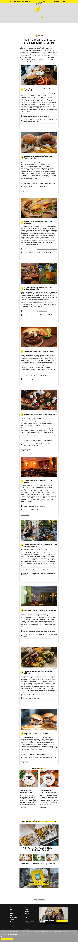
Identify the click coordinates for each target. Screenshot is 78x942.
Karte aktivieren (39, 12)
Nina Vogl (40, 35)
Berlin (26, 909)
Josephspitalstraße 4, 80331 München (42, 440)
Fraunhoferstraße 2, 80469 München (41, 375)
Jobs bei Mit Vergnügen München (29, 922)
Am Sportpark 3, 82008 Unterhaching (45, 183)
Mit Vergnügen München (39, 3)
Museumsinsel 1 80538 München (42, 570)
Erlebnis (12, 919)
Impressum (27, 927)
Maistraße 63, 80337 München (37, 506)
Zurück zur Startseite (39, 899)
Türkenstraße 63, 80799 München (47, 249)
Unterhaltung (13, 917)
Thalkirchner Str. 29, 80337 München (39, 695)
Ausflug (12, 913)
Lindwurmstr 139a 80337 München (45, 631)
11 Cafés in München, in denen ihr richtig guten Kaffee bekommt (52, 863)
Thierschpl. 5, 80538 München (37, 754)
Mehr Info (25, 126)
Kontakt (26, 925)
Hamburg (27, 911)
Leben (11, 909)
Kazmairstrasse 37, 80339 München (39, 116)
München (27, 913)
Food (11, 911)
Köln (26, 915)
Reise (26, 917)
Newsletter (27, 924)
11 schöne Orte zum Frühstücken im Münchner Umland (24, 863)
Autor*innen (27, 919)
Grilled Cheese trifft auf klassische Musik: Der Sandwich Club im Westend (39, 849)
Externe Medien (13, 934)
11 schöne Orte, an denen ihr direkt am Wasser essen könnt (38, 862)
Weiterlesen (23, 807)
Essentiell (5, 934)
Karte (11, 921)
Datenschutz (27, 929)
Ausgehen (12, 915)
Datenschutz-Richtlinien (5, 932)
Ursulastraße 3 (43, 311)
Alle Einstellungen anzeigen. (6, 936)
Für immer (62, 921)
